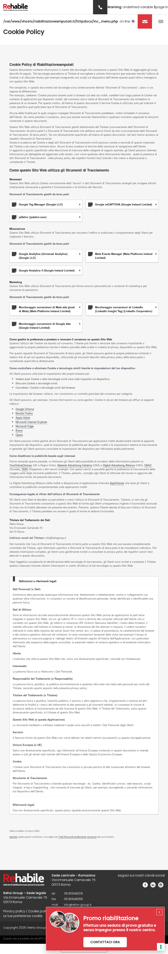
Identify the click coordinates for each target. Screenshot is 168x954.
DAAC (148, 465)
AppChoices (117, 483)
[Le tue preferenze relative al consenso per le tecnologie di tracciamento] (161, 947)
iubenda (13, 836)
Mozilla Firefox (24, 413)
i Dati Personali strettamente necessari (77, 836)
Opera (19, 435)
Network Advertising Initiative (74, 465)
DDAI (25, 469)
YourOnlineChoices (20, 465)
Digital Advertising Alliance (119, 465)
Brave (19, 430)
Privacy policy (14, 911)
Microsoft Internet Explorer (31, 422)
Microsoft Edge (25, 426)
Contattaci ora (105, 942)
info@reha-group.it (78, 905)
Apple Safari (23, 417)
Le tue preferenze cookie (22, 916)
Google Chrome (25, 409)
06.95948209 (73, 894)
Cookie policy (38, 911)
